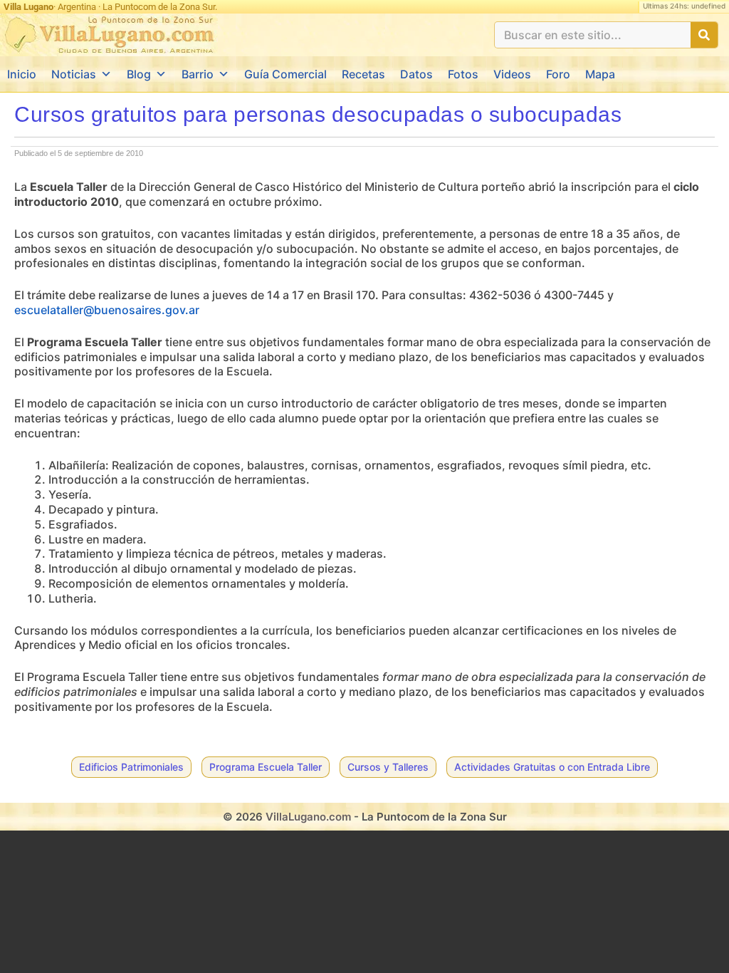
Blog (139, 74)
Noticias (73, 74)
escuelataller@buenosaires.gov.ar (106, 310)
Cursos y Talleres (388, 767)
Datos (416, 74)
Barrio (198, 74)
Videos (512, 74)
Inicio (21, 74)
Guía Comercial (285, 74)
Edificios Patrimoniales (131, 767)
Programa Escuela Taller (265, 767)
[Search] (704, 35)
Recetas (363, 74)
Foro (558, 74)
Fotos (463, 74)
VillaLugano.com (308, 816)
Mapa (600, 74)
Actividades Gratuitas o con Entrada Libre (552, 767)
